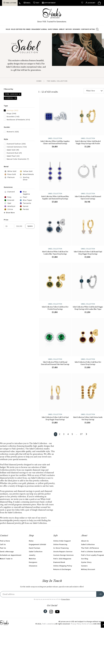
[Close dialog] (98, 296)
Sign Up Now (77, 341)
